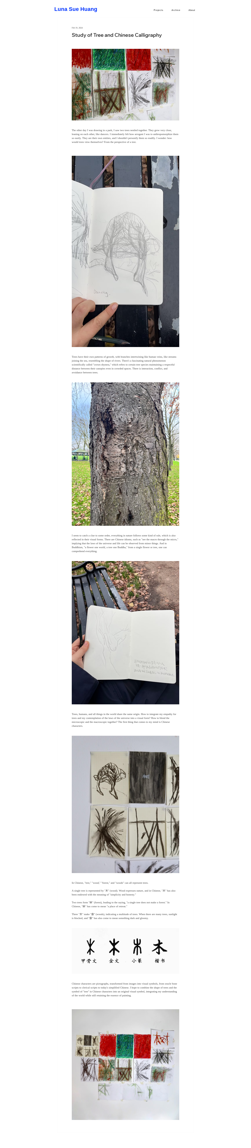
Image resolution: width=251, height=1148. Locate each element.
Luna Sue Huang (75, 9)
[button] (158, 10)
